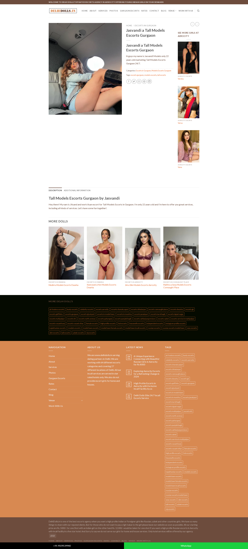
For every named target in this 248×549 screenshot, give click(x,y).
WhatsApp (186, 545)
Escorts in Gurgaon (145, 25)
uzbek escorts (78, 333)
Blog (163, 11)
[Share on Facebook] (128, 81)
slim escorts (54, 333)
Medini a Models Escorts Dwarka (63, 285)
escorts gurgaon (137, 75)
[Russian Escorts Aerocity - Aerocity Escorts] (63, 11)
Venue (171, 11)
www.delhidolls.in (103, 355)
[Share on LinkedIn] (149, 81)
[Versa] (188, 102)
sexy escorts (192, 328)
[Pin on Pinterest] (144, 81)
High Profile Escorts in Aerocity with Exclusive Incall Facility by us (145, 386)
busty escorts (72, 309)
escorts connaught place (158, 309)
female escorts (92, 323)
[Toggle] (82, 400)
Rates (144, 11)
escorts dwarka (176, 309)
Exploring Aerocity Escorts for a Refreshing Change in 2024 (147, 374)
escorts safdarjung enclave (144, 319)
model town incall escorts (135, 328)
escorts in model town (106, 314)
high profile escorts (108, 323)
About (93, 11)
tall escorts (161, 75)
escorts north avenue (87, 319)
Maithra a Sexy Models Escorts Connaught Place (177, 286)
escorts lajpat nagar (176, 314)
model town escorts (91, 328)
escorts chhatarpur (138, 309)
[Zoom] (52, 111)
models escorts (150, 75)
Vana (180, 167)
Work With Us (186, 11)
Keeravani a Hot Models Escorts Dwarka (101, 286)
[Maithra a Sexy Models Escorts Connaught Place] (181, 253)
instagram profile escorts (175, 323)
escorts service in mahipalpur (182, 319)
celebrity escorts (86, 309)
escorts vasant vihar (75, 323)
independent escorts (155, 323)
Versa (180, 123)
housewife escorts (136, 323)
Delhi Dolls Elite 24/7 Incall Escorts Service (147, 396)
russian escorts (154, 328)
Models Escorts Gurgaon (161, 70)
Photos (114, 11)
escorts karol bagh (158, 314)
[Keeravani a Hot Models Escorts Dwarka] (104, 253)
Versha (181, 79)
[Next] (198, 260)
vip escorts (90, 333)
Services (102, 11)
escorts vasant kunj (57, 323)
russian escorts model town (173, 328)
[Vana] (188, 146)
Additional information (77, 190)
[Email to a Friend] (139, 81)
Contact (154, 11)
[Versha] (188, 58)
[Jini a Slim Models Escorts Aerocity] (142, 253)
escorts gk (190, 309)
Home (85, 11)
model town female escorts (112, 328)
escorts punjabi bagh (123, 319)
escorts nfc (71, 319)
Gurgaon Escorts (129, 11)
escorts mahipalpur (57, 319)
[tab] (55, 190)
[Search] (198, 10)
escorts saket (163, 319)
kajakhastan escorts (58, 328)
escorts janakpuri (141, 314)
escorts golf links (56, 314)
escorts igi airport (88, 314)
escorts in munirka (124, 314)
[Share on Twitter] (134, 81)
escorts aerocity (102, 309)
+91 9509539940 (62, 545)
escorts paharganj (105, 319)
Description (55, 190)
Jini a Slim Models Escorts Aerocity (141, 285)
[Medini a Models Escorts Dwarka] (66, 253)
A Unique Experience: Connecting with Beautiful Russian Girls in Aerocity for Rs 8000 (146, 360)
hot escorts (122, 323)
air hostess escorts (57, 309)
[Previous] (49, 260)
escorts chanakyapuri (119, 309)
